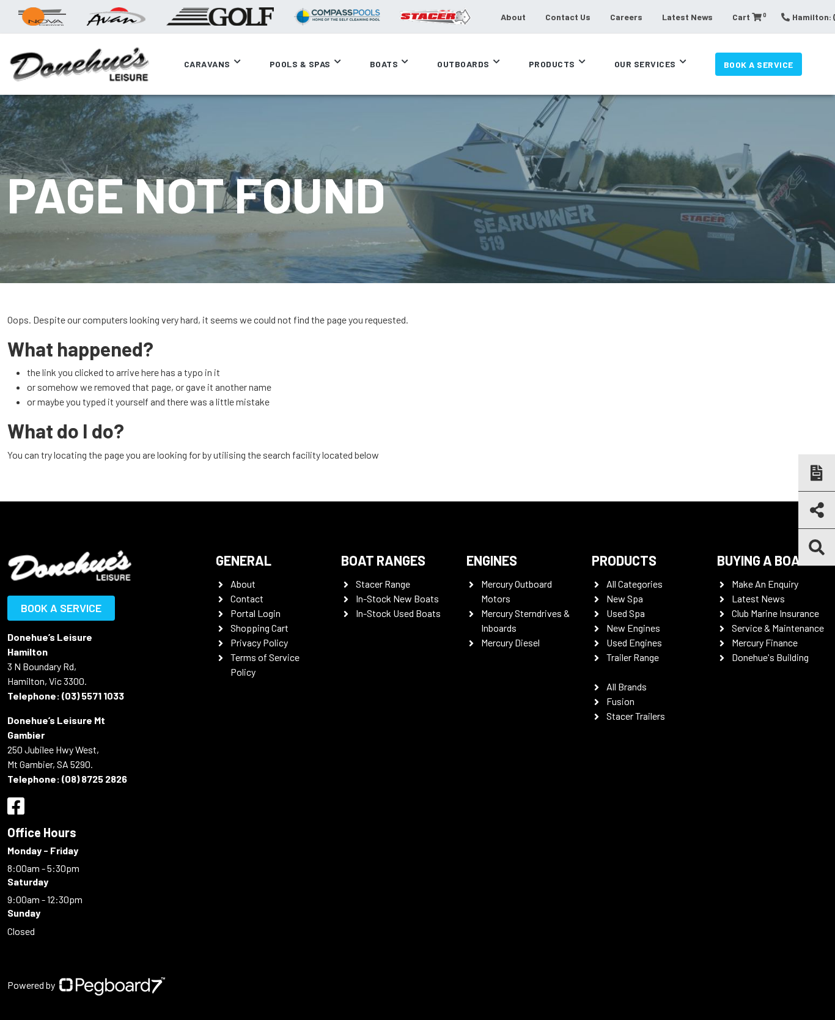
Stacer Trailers (635, 716)
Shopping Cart (259, 628)
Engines (491, 560)
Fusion (620, 701)
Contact (246, 598)
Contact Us (567, 17)
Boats (384, 64)
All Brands (626, 686)
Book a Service (758, 64)
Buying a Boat (762, 560)
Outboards (463, 64)
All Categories (634, 583)
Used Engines (634, 642)
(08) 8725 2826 (94, 779)
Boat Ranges (383, 560)
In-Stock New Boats (397, 598)
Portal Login (255, 613)
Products (552, 64)
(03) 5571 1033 (93, 695)
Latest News (687, 17)
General (243, 560)
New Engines (633, 628)
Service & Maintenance (778, 628)
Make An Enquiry (765, 583)
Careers (626, 17)
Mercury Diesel (510, 642)
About (513, 17)
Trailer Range (632, 657)
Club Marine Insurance (775, 613)
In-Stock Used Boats (398, 613)
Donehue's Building (770, 657)
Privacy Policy (259, 642)
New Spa (624, 598)
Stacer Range (383, 583)
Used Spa (625, 613)
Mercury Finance (765, 642)
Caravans (207, 64)
